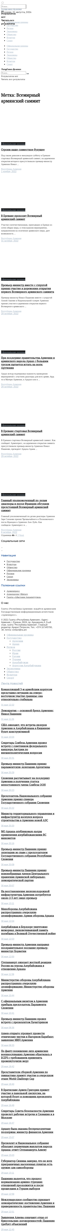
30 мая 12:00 (7, 956)
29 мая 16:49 (7, 1105)
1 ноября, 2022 (8, 171)
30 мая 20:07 (7, 885)
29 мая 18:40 (7, 1084)
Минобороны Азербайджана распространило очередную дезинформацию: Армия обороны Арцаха (27, 912)
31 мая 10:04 (7, 737)
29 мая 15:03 (7, 1155)
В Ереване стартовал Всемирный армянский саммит (21, 432)
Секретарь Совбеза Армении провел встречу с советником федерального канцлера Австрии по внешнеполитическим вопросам (24, 747)
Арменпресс (13, 591)
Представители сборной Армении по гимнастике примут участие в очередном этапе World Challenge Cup (27, 1075)
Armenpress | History (17, 594)
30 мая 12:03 (7, 939)
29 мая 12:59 (7, 1194)
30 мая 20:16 (7, 843)
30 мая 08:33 (7, 1045)
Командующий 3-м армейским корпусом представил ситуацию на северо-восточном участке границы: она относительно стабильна (26, 694)
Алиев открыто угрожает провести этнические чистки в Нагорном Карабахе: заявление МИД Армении (27, 1037)
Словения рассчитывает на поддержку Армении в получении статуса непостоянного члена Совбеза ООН (25, 781)
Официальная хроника (17, 45)
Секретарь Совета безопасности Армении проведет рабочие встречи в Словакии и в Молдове (27, 1114)
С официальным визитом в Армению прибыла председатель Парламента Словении (24, 1004)
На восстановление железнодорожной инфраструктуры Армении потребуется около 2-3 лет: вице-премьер (26, 895)
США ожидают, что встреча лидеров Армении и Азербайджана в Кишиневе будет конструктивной (25, 728)
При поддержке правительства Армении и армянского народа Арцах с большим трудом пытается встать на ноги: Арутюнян (28, 362)
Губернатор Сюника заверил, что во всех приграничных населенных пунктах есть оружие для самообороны (26, 1164)
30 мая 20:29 (7, 772)
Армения (17, 641)
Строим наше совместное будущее (23, 149)
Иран (15, 653)
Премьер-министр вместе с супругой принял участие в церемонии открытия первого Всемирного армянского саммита (27, 288)
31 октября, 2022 (9, 241)
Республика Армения (11, 169)
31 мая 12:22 (7, 705)
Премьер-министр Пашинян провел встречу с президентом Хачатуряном (24, 1020)
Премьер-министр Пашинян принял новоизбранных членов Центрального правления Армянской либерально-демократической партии (25, 875)
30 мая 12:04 (7, 921)
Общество (11, 34)
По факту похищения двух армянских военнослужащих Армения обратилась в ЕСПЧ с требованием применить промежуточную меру (26, 1056)
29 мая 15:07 (7, 1137)
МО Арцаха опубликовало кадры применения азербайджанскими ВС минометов (23, 835)
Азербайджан (20, 662)
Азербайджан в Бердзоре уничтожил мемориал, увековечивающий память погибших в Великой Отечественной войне (28, 930)
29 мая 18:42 (7, 1066)
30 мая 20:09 (7, 864)
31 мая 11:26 (7, 719)
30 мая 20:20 (7, 826)
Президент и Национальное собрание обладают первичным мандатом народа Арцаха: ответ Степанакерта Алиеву (26, 1146)
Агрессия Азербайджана (26, 665)
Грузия (16, 656)
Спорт (10, 40)
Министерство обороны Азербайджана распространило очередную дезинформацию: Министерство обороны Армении (27, 985)
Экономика (12, 31)
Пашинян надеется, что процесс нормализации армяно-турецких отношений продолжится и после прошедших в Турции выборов (22, 1183)
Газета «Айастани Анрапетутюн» (24, 597)
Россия (16, 650)
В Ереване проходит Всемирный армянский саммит (21, 217)
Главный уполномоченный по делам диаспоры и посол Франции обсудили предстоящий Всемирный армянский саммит (25, 505)
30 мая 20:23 (7, 790)
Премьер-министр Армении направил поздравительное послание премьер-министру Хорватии (25, 948)
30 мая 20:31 (7, 758)
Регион (10, 28)
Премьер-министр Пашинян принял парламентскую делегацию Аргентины (25, 765)
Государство (12, 48)
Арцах (15, 644)
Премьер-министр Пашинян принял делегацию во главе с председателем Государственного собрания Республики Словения (26, 854)
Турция (16, 659)
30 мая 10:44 (7, 995)
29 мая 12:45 (7, 1229)
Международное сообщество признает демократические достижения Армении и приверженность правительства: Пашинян (28, 1203)
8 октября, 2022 (9, 532)
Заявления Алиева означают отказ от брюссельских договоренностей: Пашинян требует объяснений (28, 1221)
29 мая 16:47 (7, 1123)
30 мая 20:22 (7, 808)
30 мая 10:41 (7, 1013)
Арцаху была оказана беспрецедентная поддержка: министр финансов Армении (27, 1130)
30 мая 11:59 (7, 974)
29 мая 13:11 (7, 1173)
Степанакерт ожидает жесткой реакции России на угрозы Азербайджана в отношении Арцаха (26, 966)
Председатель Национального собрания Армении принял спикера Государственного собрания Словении (26, 799)
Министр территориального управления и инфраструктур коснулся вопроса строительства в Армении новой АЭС (27, 817)
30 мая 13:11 (7, 903)
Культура (11, 37)
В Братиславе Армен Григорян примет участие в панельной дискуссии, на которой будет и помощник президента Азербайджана (26, 1095)
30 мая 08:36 (7, 1027)
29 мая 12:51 (7, 1212)
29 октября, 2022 (9, 313)
